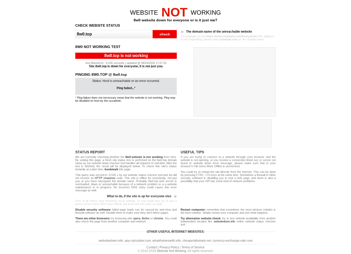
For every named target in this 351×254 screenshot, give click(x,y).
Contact (151, 247)
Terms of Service (193, 247)
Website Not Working (171, 251)
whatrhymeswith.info (166, 240)
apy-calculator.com (138, 240)
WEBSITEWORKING (175, 12)
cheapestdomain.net (196, 240)
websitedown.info (224, 221)
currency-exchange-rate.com (233, 240)
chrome (158, 218)
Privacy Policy (169, 247)
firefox (146, 218)
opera (136, 218)
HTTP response (105, 178)
